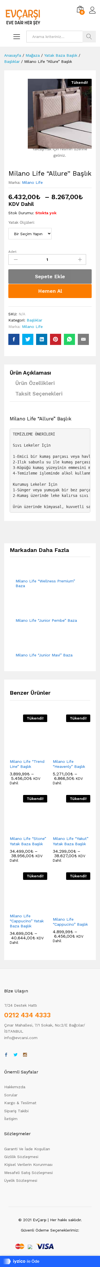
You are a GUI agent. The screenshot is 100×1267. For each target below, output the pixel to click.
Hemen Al (50, 291)
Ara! (89, 36)
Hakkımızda (14, 1087)
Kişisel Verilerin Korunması (28, 1164)
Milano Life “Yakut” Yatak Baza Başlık (70, 841)
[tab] (33, 375)
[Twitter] (15, 1055)
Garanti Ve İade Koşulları (27, 1149)
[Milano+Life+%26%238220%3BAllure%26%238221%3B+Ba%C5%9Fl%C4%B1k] (27, 339)
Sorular (11, 1095)
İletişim (11, 1118)
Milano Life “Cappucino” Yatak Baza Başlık (27, 921)
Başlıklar (34, 320)
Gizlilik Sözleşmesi (21, 1156)
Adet (12, 251)
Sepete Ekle (50, 276)
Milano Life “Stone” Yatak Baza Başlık (28, 841)
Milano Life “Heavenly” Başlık (69, 764)
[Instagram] (25, 1055)
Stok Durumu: (21, 213)
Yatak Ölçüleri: (21, 222)
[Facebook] (6, 1055)
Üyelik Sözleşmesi (20, 1180)
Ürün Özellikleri (35, 383)
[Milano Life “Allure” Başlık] (13, 339)
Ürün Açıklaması (30, 372)
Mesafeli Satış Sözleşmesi (28, 1172)
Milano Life (32, 182)
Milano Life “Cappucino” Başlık (70, 922)
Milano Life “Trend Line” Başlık (27, 764)
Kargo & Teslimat (20, 1103)
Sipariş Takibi (16, 1111)
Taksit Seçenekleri (38, 393)
